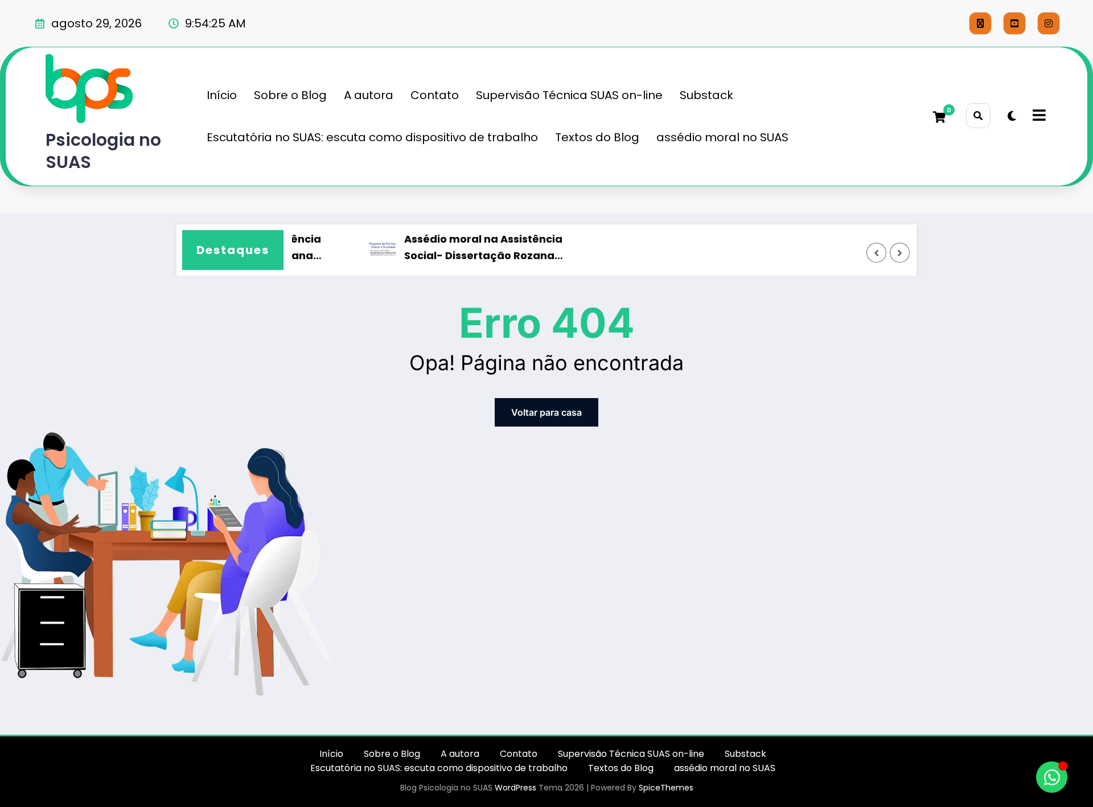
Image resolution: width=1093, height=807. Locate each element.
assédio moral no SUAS (722, 137)
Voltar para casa (546, 412)
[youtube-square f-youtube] (1014, 23)
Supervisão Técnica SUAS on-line (569, 95)
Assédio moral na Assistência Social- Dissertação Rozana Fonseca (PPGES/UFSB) (476, 248)
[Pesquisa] (978, 115)
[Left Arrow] (876, 253)
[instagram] (1048, 23)
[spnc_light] (1012, 116)
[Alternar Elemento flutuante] (1051, 777)
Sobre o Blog (290, 95)
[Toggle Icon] (1038, 116)
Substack (706, 95)
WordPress (515, 787)
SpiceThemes (666, 787)
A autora (368, 95)
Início (222, 95)
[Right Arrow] (900, 253)
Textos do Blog (597, 137)
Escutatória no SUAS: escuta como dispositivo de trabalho (372, 137)
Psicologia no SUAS (103, 151)
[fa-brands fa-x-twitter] (980, 23)
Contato (434, 95)
